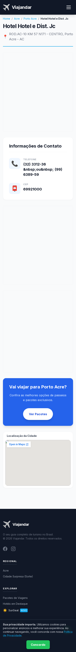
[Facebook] (5, 549)
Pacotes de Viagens (15, 597)
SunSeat (15, 610)
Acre (17, 18)
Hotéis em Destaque (15, 603)
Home (6, 18)
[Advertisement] (38, 92)
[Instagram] (13, 549)
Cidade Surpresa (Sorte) (18, 576)
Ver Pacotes (38, 414)
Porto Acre (30, 18)
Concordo (38, 645)
